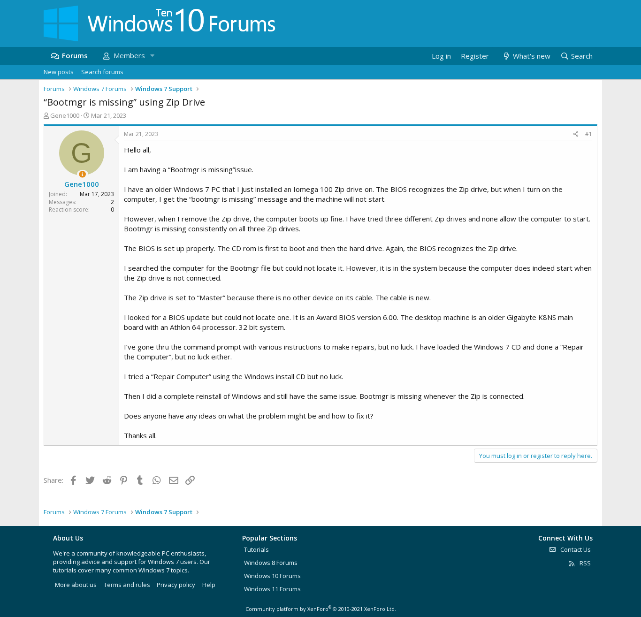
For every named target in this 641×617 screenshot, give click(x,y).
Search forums (102, 72)
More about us (76, 584)
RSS (584, 563)
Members (129, 55)
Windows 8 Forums (271, 562)
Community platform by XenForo (320, 608)
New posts (59, 72)
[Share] (576, 134)
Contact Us (575, 549)
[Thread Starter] (82, 174)
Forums (75, 55)
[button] (152, 55)
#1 (588, 134)
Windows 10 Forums (272, 575)
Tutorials (256, 549)
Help (208, 584)
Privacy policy (176, 584)
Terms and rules (127, 584)
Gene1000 (64, 115)
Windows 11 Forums (272, 589)
